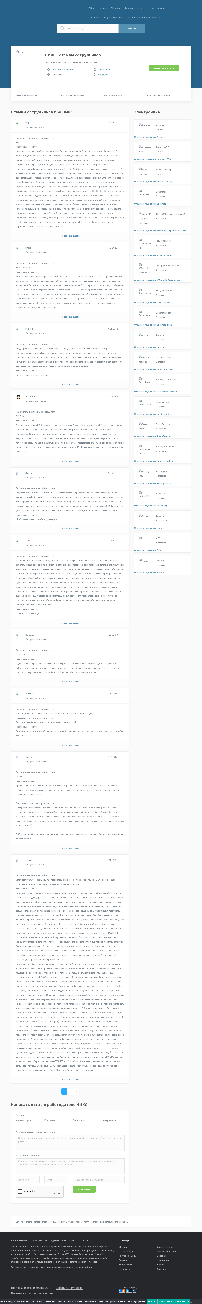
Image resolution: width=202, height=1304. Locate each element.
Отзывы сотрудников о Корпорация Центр (154, 461)
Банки (102, 7)
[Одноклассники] (123, 1290)
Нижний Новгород (166, 1251)
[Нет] (191, 1302)
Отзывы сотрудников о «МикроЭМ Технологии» (157, 280)
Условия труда (23, 1120)
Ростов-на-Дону (127, 1255)
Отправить (84, 1189)
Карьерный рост (109, 1120)
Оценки (20, 1115)
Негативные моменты (27, 1155)
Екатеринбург (126, 1251)
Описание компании (62, 69)
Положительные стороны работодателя (37, 1132)
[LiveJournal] (134, 1290)
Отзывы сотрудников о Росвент (149, 347)
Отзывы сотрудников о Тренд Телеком (152, 436)
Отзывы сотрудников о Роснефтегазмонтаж (155, 391)
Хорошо (152, 1301)
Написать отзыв (164, 68)
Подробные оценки (70, 235)
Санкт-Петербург (166, 1246)
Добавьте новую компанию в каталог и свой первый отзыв (126, 17)
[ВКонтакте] (120, 1290)
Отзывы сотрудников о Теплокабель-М (153, 255)
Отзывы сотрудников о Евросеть (150, 528)
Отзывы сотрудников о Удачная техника (153, 369)
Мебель (115, 7)
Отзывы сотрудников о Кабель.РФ (150, 505)
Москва (123, 1246)
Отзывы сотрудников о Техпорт (149, 572)
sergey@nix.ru (105, 74)
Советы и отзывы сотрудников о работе (36, 9)
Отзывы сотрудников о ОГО (147, 550)
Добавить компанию (69, 1287)
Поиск (131, 28)
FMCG (91, 7)
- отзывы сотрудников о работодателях (50, 1240)
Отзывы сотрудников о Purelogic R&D (152, 483)
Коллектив (50, 1120)
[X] (130, 1290)
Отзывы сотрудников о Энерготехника (153, 325)
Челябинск (124, 1269)
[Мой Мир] (127, 1290)
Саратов (161, 1269)
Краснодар (163, 1260)
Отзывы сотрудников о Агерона (149, 137)
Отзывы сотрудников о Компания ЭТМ (152, 159)
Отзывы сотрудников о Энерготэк (150, 204)
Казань (161, 1264)
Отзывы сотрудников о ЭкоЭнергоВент (153, 414)
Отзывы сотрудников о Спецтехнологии (153, 302)
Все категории (155, 7)
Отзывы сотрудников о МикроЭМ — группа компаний (160, 230)
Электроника (105, 69)
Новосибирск (125, 1264)
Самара (123, 1260)
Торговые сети (133, 7)
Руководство (79, 1120)
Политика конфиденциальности (32, 1293)
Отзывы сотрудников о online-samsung (153, 181)
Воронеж (161, 1255)
